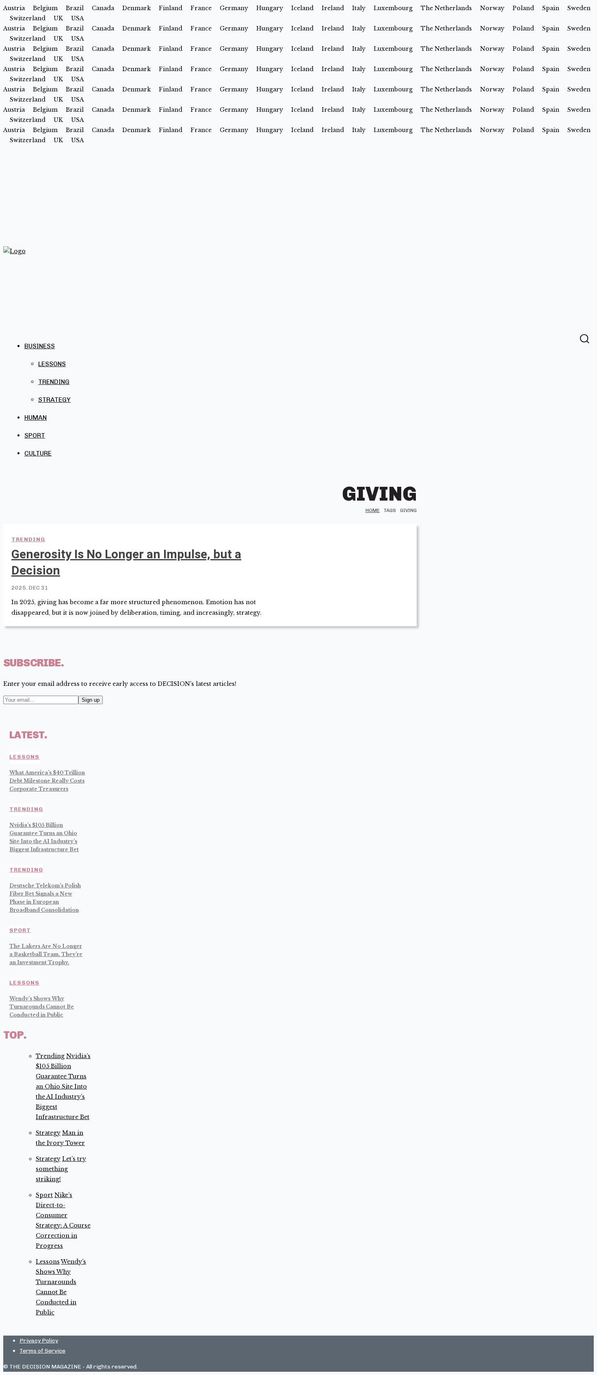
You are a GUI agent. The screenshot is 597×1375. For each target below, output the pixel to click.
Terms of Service (42, 1350)
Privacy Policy (38, 1340)
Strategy (54, 399)
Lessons (52, 364)
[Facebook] (568, 338)
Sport (34, 435)
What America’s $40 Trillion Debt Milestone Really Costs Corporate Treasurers (47, 781)
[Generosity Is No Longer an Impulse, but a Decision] (354, 567)
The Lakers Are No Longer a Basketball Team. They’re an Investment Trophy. (45, 954)
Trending (53, 382)
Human (35, 417)
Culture (38, 453)
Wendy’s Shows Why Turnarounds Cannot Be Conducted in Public (41, 1006)
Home (373, 510)
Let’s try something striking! (61, 1169)
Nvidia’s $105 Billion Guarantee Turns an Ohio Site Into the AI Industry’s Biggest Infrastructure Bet (63, 1086)
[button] (584, 338)
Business (39, 346)
